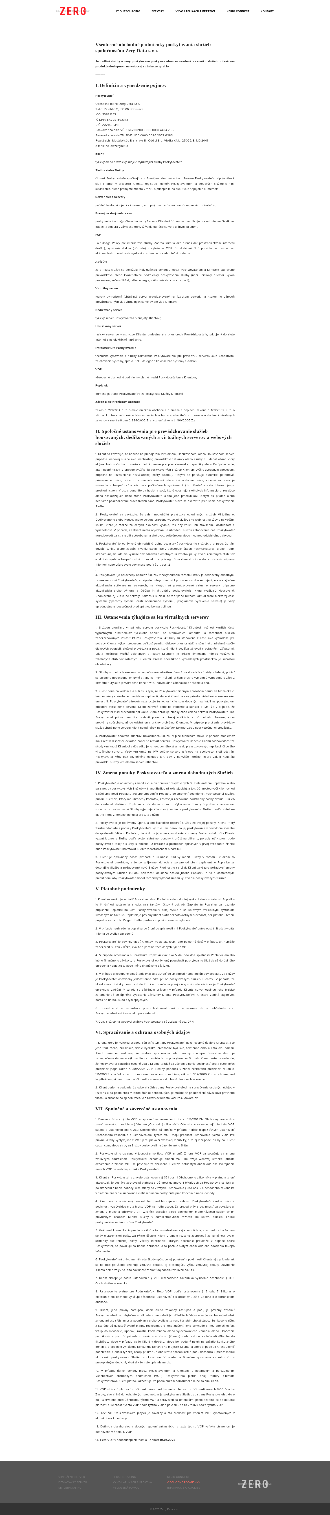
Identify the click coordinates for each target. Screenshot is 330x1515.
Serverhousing (70, 1487)
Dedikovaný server (72, 1482)
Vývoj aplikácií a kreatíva (196, 11)
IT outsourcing (128, 11)
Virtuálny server (71, 1477)
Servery (158, 11)
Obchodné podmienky (183, 1482)
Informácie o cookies (183, 1487)
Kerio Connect (238, 11)
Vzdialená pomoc (126, 1487)
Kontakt (267, 11)
